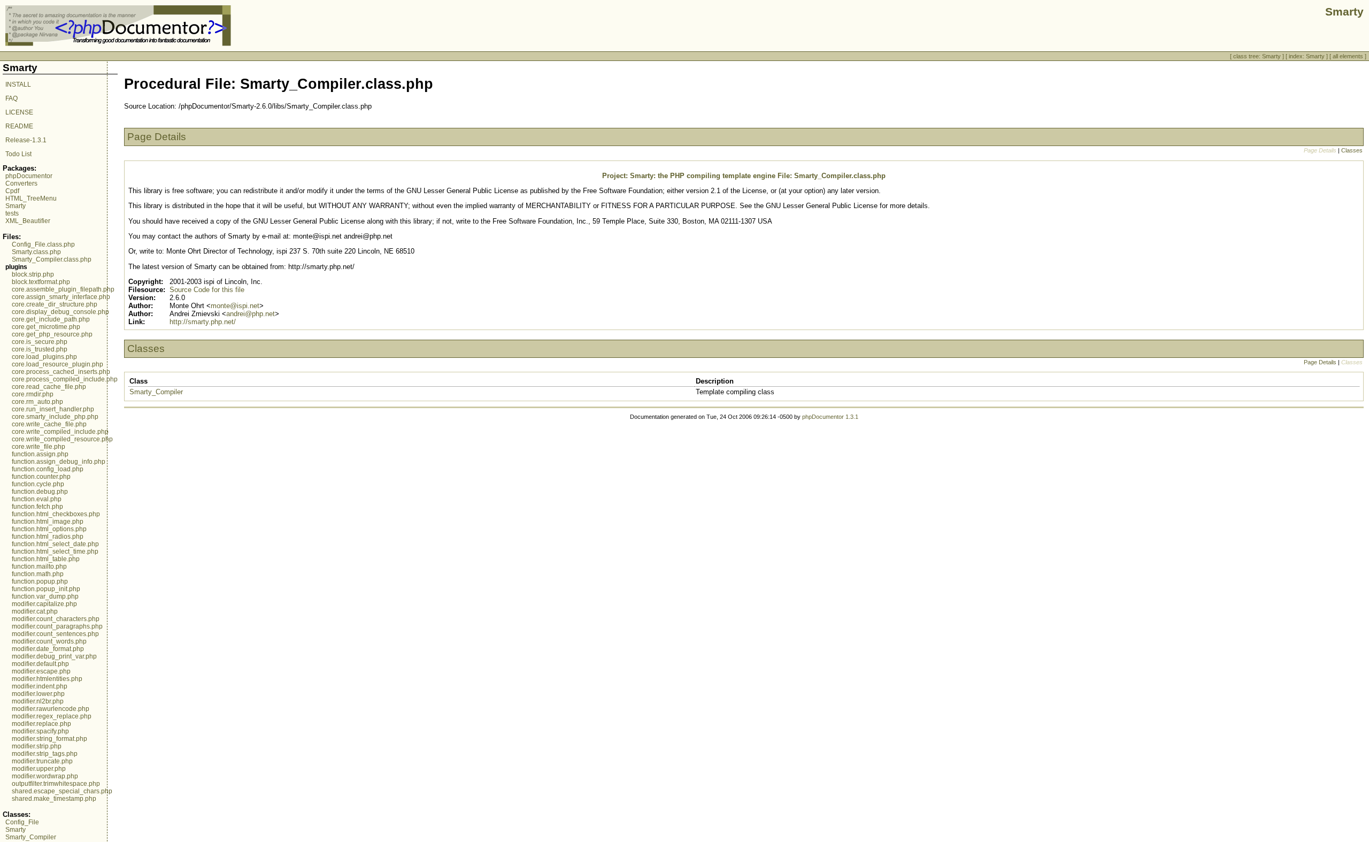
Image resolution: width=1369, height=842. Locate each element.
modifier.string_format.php (49, 739)
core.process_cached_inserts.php (61, 372)
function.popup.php (40, 581)
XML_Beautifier (27, 221)
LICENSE (19, 112)
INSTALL (18, 84)
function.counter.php (41, 476)
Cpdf (12, 191)
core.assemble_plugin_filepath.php (63, 289)
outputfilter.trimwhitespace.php (56, 783)
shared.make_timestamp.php (54, 798)
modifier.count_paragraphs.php (57, 626)
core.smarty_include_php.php (55, 416)
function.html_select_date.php (55, 544)
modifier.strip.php (36, 746)
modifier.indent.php (39, 686)
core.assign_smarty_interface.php (61, 297)
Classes (1352, 150)
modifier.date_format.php (48, 649)
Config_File (22, 822)
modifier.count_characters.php (55, 619)
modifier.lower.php (38, 694)
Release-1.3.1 (26, 140)
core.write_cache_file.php (49, 424)
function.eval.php (36, 499)
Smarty (15, 206)
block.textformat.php (41, 282)
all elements (1348, 56)
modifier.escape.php (41, 671)
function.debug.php (40, 491)
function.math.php (38, 574)
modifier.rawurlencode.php (50, 709)
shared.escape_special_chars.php (62, 791)
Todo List (18, 154)
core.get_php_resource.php (52, 334)
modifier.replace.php (41, 724)
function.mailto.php (39, 566)
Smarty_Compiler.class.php (51, 259)
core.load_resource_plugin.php (57, 364)
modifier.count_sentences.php (55, 634)
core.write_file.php (38, 446)
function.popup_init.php (46, 589)
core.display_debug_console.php (60, 312)
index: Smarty (1307, 56)
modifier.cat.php (35, 611)
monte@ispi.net (235, 306)
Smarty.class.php (36, 252)
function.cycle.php (38, 484)
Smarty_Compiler (30, 837)
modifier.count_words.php (49, 641)
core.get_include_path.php (51, 319)
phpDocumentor (28, 176)
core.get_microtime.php (46, 327)
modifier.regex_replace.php (51, 716)
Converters (21, 183)
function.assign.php (40, 454)
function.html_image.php (47, 521)
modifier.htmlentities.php (47, 679)
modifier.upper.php (39, 768)
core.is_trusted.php (39, 349)
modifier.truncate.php (42, 761)
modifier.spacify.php (40, 731)
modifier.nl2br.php (38, 701)
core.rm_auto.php (37, 401)
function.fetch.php (37, 506)
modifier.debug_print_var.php (54, 656)
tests (12, 213)
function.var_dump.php (45, 596)
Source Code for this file (207, 290)
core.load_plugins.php (44, 357)
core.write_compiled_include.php (60, 431)
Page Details (1320, 362)
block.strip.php (33, 274)
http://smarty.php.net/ (203, 322)
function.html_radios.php (47, 536)
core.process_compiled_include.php (65, 379)
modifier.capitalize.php (44, 604)
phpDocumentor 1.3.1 (830, 417)
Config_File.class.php (43, 244)
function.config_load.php (47, 469)
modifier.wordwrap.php (45, 776)
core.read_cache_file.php (49, 387)
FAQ (11, 98)
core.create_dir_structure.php (54, 304)
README (19, 126)
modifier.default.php (40, 664)
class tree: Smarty (1257, 56)
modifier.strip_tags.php (45, 753)
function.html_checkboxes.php (56, 514)
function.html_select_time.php (55, 551)
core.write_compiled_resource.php (62, 439)
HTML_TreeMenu (31, 198)
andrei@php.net (250, 314)
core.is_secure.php (39, 342)
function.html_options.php (49, 529)
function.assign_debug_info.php (58, 461)
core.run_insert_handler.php (53, 409)
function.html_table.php (46, 559)
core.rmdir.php (32, 394)
